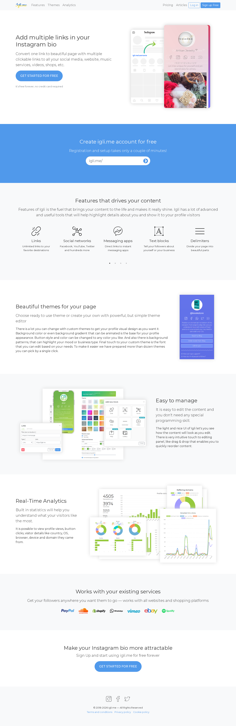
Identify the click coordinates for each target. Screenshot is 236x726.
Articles (181, 5)
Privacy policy (122, 712)
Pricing (168, 5)
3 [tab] (121, 263)
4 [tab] (126, 263)
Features (38, 5)
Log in (194, 5)
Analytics (69, 5)
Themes (54, 5)
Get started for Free (39, 76)
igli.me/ (96, 161)
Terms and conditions (99, 712)
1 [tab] (110, 263)
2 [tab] (115, 263)
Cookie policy (141, 712)
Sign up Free (210, 5)
